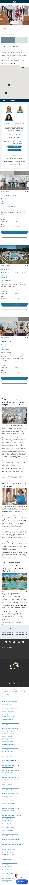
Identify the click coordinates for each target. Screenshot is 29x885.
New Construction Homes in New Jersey (10, 800)
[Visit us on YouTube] (19, 642)
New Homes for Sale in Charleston (7, 846)
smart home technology (20, 460)
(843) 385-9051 (4, 203)
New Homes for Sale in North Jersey (8, 803)
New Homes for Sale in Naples (7, 736)
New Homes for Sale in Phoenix (7, 702)
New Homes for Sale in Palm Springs (8, 714)
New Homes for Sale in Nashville (7, 859)
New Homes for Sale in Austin (7, 864)
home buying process (12, 511)
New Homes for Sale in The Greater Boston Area (10, 779)
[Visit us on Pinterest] (14, 642)
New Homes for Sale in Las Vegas (7, 794)
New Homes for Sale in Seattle (7, 880)
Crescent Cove (9, 195)
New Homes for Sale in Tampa (7, 742)
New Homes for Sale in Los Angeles (8, 711)
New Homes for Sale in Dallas (7, 866)
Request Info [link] (14, 150)
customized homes (16, 454)
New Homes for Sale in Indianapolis (8, 761)
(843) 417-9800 (5, 349)
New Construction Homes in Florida (10, 728)
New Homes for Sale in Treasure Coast (8, 744)
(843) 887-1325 (4, 277)
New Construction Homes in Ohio (9, 827)
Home (2, 5)
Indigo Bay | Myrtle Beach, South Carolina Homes (14, 634)
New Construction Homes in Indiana (10, 760)
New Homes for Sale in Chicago (7, 756)
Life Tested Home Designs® (10, 60)
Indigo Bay (6, 341)
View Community (14, 232)
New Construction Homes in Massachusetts (11, 777)
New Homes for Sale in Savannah (7, 751)
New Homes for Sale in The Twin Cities (8, 789)
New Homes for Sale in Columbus (7, 830)
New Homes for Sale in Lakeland (7, 734)
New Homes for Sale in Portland (7, 835)
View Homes (14, 22)
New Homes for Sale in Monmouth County (9, 801)
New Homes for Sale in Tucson (7, 704)
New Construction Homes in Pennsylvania (11, 839)
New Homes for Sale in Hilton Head (8, 852)
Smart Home (21, 60)
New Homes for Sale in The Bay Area (8, 709)
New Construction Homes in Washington (11, 878)
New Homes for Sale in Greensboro (8, 820)
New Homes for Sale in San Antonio (8, 869)
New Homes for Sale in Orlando (7, 738)
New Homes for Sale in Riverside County (8, 716)
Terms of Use (8, 678)
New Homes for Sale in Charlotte (7, 818)
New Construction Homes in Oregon (10, 834)
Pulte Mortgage (5, 548)
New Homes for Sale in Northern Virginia (9, 874)
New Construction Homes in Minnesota (10, 788)
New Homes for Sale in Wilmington (8, 823)
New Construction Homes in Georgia (10, 748)
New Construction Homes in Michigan (10, 782)
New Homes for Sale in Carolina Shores (8, 817)
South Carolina (9, 5)
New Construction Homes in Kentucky (10, 765)
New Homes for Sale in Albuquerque (8, 810)
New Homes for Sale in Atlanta (7, 749)
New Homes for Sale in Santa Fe (7, 811)
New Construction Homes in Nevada (10, 793)
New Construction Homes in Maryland (10, 770)
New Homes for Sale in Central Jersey (8, 805)
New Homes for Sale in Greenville (7, 851)
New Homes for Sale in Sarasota (7, 741)
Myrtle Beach (16, 5)
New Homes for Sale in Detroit (7, 784)
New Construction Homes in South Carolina (12, 844)
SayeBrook (6, 269)
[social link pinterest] (27, 191)
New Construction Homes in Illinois (10, 754)
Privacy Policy (16, 678)
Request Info (14, 235)
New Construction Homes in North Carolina (12, 815)
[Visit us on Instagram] (23, 642)
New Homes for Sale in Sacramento (8, 717)
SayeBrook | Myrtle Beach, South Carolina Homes (14, 632)
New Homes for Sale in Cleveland (7, 828)
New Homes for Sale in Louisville (7, 767)
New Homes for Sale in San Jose (7, 719)
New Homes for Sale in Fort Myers (7, 731)
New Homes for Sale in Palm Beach (8, 739)
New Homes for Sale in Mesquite (7, 796)
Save (14, 239)
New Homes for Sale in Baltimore (7, 772)
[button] (9, 85)
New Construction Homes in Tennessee (10, 857)
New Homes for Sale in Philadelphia (8, 840)
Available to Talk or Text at (14, 134)
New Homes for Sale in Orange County (8, 713)
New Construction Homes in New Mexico (11, 808)
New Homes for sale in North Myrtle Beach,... (14, 630)
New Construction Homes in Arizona (10, 701)
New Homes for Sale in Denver (7, 724)
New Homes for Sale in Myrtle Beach (8, 854)
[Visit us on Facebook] (6, 642)
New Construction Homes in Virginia (10, 873)
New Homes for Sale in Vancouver (7, 881)
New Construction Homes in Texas (9, 863)
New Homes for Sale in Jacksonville (8, 733)
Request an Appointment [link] (14, 146)
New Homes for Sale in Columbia (7, 847)
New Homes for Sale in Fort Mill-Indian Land (9, 849)
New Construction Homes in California (10, 708)
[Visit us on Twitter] (10, 642)
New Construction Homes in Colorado (10, 723)
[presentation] (0, 15)
